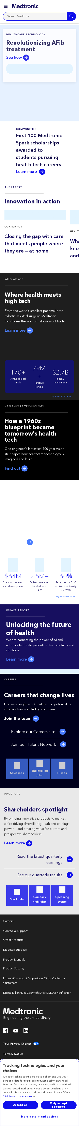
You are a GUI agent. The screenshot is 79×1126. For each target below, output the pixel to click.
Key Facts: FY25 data (60, 396)
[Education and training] (71, 6)
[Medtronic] (25, 6)
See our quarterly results (39, 875)
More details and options (39, 1116)
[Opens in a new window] (6, 1032)
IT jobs (62, 773)
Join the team (18, 718)
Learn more (27, 171)
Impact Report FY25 (65, 597)
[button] (6, 7)
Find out (13, 468)
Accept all (20, 1105)
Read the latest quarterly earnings (39, 859)
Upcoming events (62, 899)
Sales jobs (17, 773)
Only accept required (58, 1105)
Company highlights (40, 899)
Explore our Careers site (33, 732)
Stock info (17, 899)
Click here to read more (17, 1097)
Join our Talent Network (33, 744)
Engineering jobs (39, 773)
